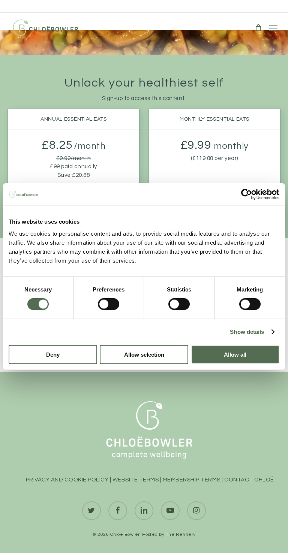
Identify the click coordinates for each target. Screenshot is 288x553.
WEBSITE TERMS (135, 480)
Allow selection (144, 354)
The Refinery (181, 534)
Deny (53, 354)
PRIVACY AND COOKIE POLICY (67, 480)
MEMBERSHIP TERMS (191, 480)
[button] (273, 27)
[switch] (108, 304)
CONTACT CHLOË (249, 480)
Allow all (235, 354)
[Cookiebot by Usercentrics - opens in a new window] (246, 194)
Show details (247, 332)
